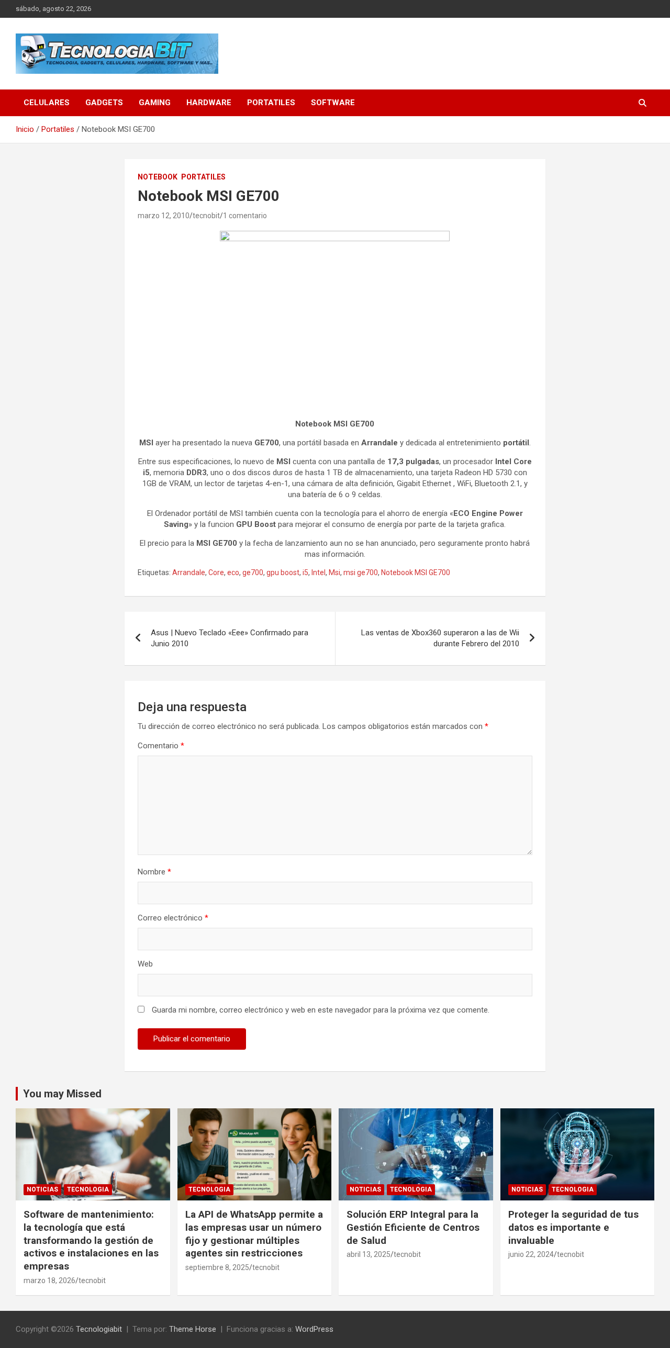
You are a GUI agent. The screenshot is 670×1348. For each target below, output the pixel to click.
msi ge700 (360, 572)
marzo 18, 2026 (49, 1280)
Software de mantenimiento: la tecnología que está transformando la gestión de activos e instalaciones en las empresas (91, 1240)
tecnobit (206, 215)
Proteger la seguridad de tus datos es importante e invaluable (573, 1227)
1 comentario (245, 215)
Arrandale (188, 572)
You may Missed (62, 1093)
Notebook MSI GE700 (415, 572)
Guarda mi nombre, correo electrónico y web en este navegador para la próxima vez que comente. (320, 1010)
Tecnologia (88, 1189)
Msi (334, 572)
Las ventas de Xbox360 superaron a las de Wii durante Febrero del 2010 (440, 638)
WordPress (314, 1329)
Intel (318, 572)
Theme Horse (192, 1329)
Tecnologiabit (99, 1329)
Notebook (157, 177)
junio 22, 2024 (531, 1254)
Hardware (208, 102)
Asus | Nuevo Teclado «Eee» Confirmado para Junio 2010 (229, 638)
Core (216, 572)
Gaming (155, 102)
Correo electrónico (173, 918)
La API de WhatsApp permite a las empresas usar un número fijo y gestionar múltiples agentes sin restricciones (254, 1233)
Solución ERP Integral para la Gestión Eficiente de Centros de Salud (413, 1227)
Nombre (154, 872)
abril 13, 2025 (368, 1254)
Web (145, 964)
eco (233, 572)
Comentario (161, 745)
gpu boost (282, 572)
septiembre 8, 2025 (217, 1267)
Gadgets (104, 102)
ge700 (252, 572)
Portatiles (271, 102)
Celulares (47, 102)
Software (333, 102)
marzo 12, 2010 (163, 215)
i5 (305, 572)
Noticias (42, 1189)
